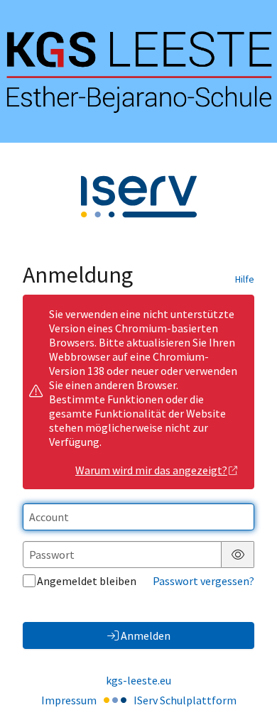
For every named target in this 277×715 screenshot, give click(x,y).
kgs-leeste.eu (138, 680)
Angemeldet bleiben (86, 581)
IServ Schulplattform (185, 700)
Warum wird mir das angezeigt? (151, 470)
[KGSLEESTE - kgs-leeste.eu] (138, 71)
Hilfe (244, 279)
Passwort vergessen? (203, 581)
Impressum (69, 700)
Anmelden (145, 635)
